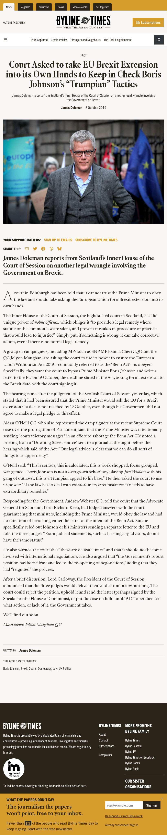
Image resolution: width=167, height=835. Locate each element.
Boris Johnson (11, 668)
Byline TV (130, 751)
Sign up (151, 805)
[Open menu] (5, 39)
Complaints (105, 755)
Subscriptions (150, 22)
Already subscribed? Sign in (121, 825)
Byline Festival (133, 746)
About (102, 734)
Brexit (24, 668)
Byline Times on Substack (139, 757)
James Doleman (71, 107)
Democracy (44, 668)
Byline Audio (132, 769)
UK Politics (65, 668)
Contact (103, 740)
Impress (8, 752)
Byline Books (132, 763)
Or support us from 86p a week (124, 816)
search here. (79, 786)
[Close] (162, 798)
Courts (32, 668)
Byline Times (132, 740)
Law (55, 668)
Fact (84, 55)
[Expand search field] (159, 40)
